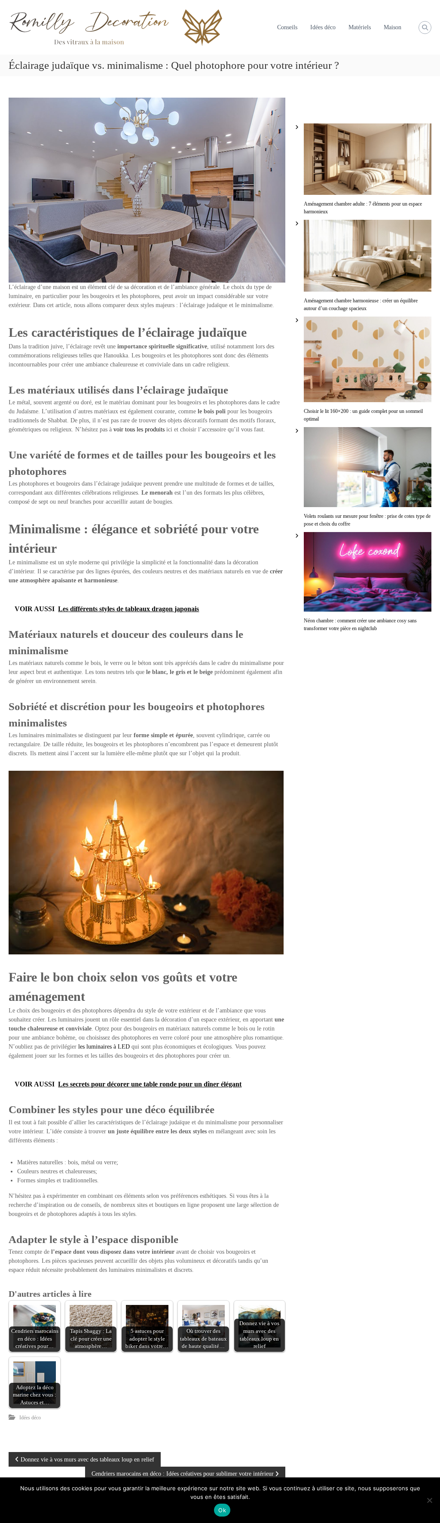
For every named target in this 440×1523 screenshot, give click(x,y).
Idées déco (323, 27)
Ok (222, 1510)
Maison (392, 27)
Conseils (287, 27)
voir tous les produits (139, 429)
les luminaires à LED (104, 1046)
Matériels (359, 27)
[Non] (429, 1500)
